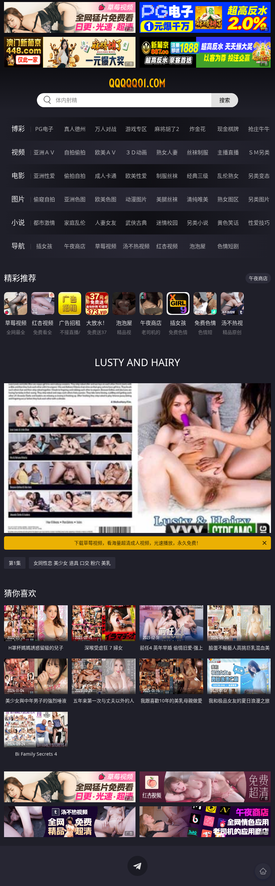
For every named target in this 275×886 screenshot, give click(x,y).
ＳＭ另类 (259, 152)
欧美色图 (105, 199)
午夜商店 (75, 246)
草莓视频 (105, 246)
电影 (18, 175)
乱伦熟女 (228, 176)
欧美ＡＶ (105, 152)
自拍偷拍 (75, 152)
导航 (18, 246)
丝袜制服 (197, 152)
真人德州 (75, 129)
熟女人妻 (167, 152)
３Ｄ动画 (136, 152)
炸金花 (197, 129)
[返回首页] (263, 871)
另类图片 (259, 199)
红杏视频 (167, 246)
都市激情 (44, 222)
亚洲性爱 (44, 176)
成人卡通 (105, 176)
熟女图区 (228, 199)
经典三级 (197, 176)
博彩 (18, 128)
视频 (18, 152)
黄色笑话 (228, 222)
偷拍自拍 (75, 176)
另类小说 (197, 222)
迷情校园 (167, 222)
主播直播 (228, 152)
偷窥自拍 (44, 199)
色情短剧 (228, 246)
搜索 (224, 100)
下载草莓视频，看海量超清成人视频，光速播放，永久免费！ (137, 543)
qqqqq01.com (137, 83)
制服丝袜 (167, 176)
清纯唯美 (197, 199)
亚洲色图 (75, 199)
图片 (18, 199)
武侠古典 (136, 222)
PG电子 (44, 129)
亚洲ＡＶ (44, 152)
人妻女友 (105, 222)
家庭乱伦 (75, 222)
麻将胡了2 (167, 129)
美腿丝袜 (167, 199)
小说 (18, 222)
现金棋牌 (228, 129)
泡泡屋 (197, 246)
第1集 (15, 563)
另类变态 (259, 176)
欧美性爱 (136, 176)
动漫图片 (136, 199)
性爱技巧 (259, 222)
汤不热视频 (136, 246)
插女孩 (44, 246)
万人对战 (105, 129)
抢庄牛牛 (259, 129)
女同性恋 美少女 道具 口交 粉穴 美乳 (72, 563)
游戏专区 (136, 129)
